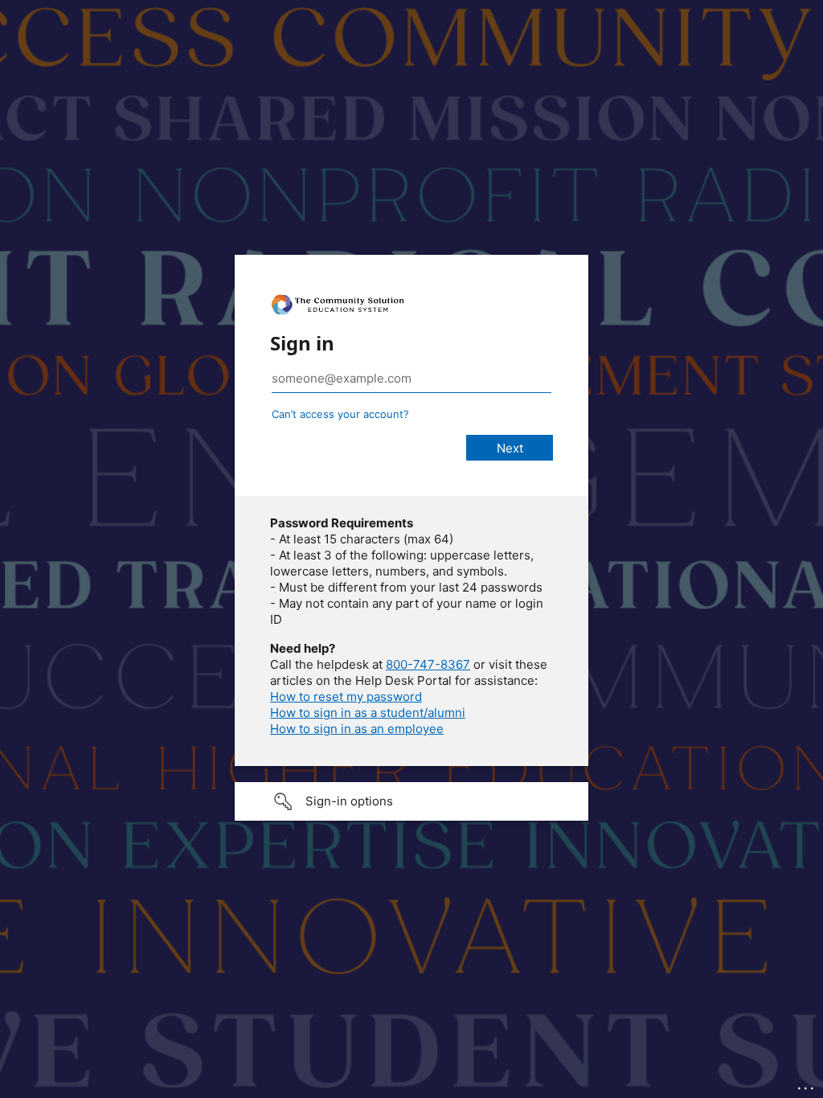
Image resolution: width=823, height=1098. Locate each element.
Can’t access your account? (340, 414)
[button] (411, 801)
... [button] (807, 1084)
